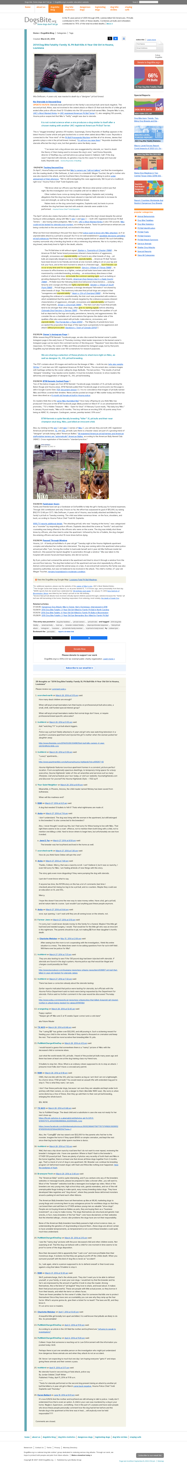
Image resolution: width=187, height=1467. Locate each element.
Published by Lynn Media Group (69, 1460)
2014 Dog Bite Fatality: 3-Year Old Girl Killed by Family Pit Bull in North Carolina (75, 609)
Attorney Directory (70, 1447)
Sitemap (161, 1461)
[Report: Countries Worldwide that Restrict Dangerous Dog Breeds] (148, 189)
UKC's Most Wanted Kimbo (45, 113)
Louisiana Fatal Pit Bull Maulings (83, 579)
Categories (61, 33)
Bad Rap (59, 625)
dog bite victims (114, 8)
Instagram (45, 628)
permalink (51, 632)
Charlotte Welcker (48, 938)
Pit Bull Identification (146, 228)
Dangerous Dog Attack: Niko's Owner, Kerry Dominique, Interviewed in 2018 (74, 607)
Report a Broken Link (66, 632)
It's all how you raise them (89, 140)
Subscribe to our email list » (79, 668)
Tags (71, 33)
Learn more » (109, 659)
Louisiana (55, 628)
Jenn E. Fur (44, 840)
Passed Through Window (55, 540)
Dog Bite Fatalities (63, 622)
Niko (80, 428)
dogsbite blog (55, 8)
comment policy (59, 689)
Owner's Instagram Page (55, 334)
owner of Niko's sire (84, 586)
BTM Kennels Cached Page (56, 381)
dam (83, 219)
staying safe (128, 8)
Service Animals (144, 243)
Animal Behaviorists (146, 216)
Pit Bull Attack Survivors (148, 239)
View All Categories (146, 255)
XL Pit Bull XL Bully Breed (94, 628)
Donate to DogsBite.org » (148, 62)
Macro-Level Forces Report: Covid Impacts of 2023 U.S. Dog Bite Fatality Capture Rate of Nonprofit (148, 147)
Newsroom (28, 1447)
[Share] (115, 38)
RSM (40, 803)
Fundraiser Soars (51, 504)
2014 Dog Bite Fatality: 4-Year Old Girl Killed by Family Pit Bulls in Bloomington (74, 612)
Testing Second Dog (53, 167)
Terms (49, 1447)
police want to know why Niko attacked (100, 233)
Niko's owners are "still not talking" (85, 170)
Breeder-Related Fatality (75, 625)
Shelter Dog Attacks (146, 247)
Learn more (151, 40)
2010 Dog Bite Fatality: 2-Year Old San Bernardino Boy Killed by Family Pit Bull (75, 615)
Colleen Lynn (113, 628)
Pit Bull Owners (78, 622)
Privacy (57, 1447)
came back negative (82, 1386)
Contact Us (39, 1447)
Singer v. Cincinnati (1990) (69, 305)
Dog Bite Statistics (146, 224)
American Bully (47, 625)
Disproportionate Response (97, 625)
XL (56, 430)
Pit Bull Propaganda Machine (77, 137)
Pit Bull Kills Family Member (72, 628)
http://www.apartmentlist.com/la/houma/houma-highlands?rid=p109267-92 (71, 762)
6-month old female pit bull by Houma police (71, 395)
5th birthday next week (82, 591)
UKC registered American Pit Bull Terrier (77, 113)
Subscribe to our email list (150, 1455)
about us (41, 7)
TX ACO (41, 1027)
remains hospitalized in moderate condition (66, 571)
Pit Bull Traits (92, 622)
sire (73, 219)
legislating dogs (100, 8)
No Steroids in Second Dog (47, 101)
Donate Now (79, 649)
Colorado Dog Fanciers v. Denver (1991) (59, 310)
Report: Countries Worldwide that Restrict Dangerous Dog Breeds (148, 201)
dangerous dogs (85, 8)
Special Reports (144, 251)
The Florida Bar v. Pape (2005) (68, 322)
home (28, 7)
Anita (40, 813)
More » (110, 24)
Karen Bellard (44, 1395)
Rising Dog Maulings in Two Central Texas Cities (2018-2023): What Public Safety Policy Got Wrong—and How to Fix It (148, 174)
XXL (64, 430)
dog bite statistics (70, 8)
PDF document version (67, 389)
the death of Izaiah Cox (110, 598)
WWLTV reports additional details (47, 523)
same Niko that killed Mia (67, 401)
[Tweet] (110, 38)
